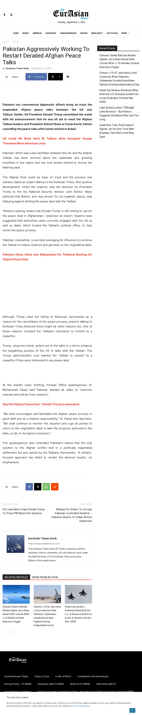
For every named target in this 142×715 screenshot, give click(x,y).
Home (6, 41)
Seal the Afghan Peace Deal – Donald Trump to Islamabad (41, 404)
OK (132, 710)
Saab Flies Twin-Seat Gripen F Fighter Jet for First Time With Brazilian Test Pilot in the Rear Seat (116, 131)
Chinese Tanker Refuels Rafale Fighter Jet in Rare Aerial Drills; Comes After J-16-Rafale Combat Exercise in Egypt (16, 614)
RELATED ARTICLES (16, 577)
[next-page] (11, 632)
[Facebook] (4, 15)
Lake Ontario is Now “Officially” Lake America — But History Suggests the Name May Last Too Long (119, 113)
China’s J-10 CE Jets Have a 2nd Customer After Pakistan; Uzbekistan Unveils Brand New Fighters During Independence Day (119, 78)
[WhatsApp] (46, 486)
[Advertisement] (47, 92)
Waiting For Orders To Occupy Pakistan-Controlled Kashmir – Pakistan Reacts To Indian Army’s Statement (72, 515)
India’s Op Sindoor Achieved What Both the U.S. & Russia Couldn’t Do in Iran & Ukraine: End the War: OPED (78, 614)
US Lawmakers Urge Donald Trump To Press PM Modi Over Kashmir (24, 511)
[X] (11, 15)
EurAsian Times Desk (17, 68)
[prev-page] (5, 632)
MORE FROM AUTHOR (45, 577)
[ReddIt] (54, 486)
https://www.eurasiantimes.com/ (44, 543)
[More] (68, 76)
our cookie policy (81, 706)
